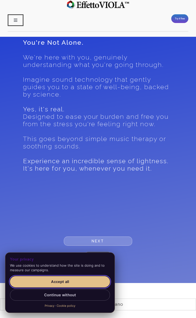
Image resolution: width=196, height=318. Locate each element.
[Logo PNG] (98, 2)
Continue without (60, 295)
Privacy (49, 306)
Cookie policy (66, 306)
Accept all (60, 281)
